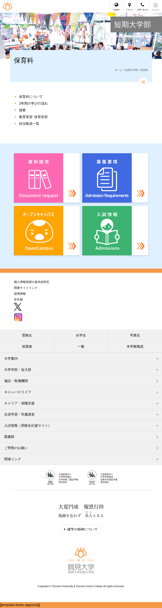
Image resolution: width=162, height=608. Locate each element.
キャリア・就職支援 (19, 403)
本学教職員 (135, 346)
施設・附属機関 (16, 381)
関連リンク (12, 459)
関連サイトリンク (26, 287)
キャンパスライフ (17, 392)
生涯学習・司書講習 (19, 414)
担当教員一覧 (29, 123)
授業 (22, 110)
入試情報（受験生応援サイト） (27, 425)
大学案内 (11, 358)
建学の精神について (82, 529)
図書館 (9, 437)
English (116, 10)
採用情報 (20, 293)
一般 (81, 346)
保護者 (27, 346)
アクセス (129, 10)
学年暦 (18, 299)
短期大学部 (132, 24)
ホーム (118, 70)
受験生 (27, 335)
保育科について (31, 96)
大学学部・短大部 (17, 369)
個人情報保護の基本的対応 (31, 282)
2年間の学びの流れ (33, 103)
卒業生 (135, 335)
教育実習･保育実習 (33, 117)
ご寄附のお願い (16, 448)
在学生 (81, 335)
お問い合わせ (142, 10)
